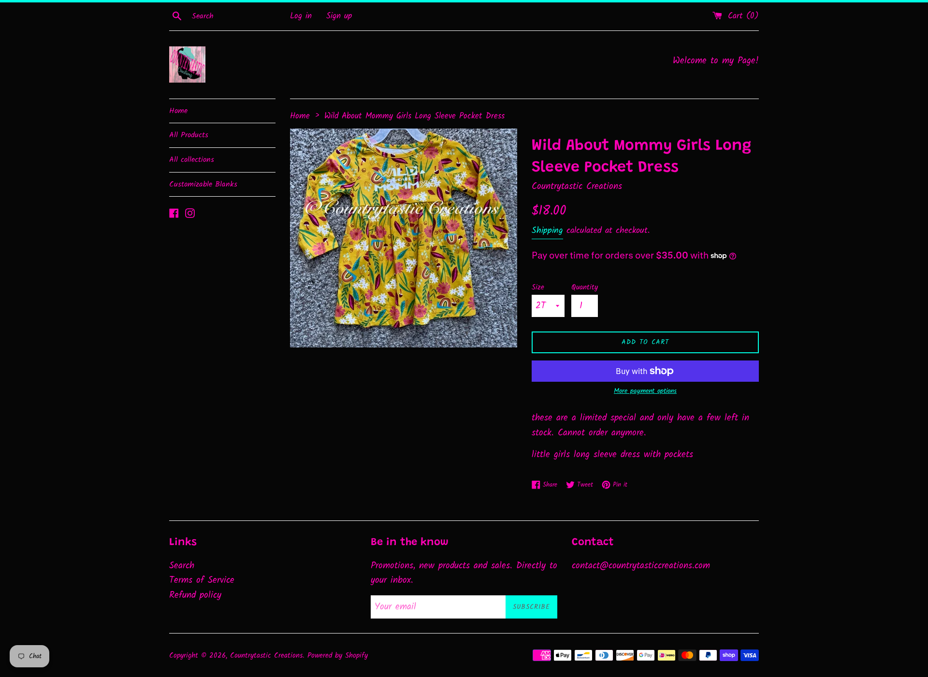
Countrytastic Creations (266, 656)
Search (181, 566)
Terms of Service (201, 580)
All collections (191, 160)
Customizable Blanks (203, 184)
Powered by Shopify (337, 656)
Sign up (339, 16)
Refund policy (195, 595)
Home (178, 111)
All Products (188, 135)
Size (538, 287)
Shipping (547, 231)
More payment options (645, 391)
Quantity (584, 287)
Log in (301, 16)
